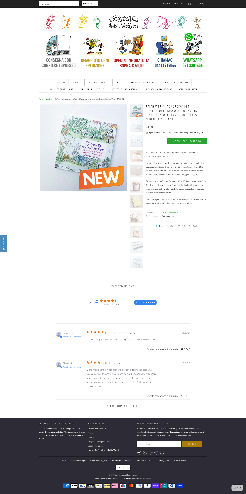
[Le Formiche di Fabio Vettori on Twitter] (139, 452)
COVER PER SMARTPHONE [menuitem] (61, 89)
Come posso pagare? (98, 461)
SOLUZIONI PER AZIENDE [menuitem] (92, 89)
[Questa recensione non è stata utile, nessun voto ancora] (187, 349)
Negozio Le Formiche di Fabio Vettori (103, 450)
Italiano (88, 4)
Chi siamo (92, 437)
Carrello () (183, 4)
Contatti (91, 433)
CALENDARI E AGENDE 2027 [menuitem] (143, 82)
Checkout (200, 4)
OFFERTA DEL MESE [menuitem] (188, 89)
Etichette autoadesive (170, 212)
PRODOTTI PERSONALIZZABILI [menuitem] (125, 89)
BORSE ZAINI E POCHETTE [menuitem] (175, 82)
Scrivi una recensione (145, 302)
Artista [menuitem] (61, 82)
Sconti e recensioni (95, 446)
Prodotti (49, 99)
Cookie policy (180, 461)
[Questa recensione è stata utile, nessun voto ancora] (182, 349)
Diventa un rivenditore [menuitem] (159, 89)
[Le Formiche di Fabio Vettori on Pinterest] (156, 452)
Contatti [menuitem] (77, 82)
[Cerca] (42, 3)
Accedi (167, 4)
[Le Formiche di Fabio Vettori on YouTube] (150, 452)
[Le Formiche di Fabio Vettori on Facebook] (145, 452)
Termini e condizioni (144, 461)
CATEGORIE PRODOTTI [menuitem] (99, 82)
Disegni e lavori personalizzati (100, 442)
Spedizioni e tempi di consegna (73, 461)
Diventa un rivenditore (97, 429)
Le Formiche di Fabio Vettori (126, 475)
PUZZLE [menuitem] (119, 82)
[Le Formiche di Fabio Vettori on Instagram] (162, 452)
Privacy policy (164, 461)
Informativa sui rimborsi (121, 461)
